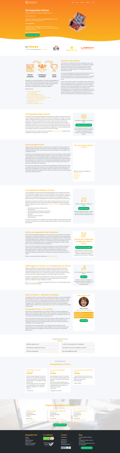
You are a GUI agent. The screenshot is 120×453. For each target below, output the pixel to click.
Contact (87, 2)
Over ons (82, 2)
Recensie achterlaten (29, 444)
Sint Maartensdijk (77, 172)
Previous (23, 381)
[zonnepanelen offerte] (84, 235)
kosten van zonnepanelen (32, 282)
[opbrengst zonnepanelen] (84, 268)
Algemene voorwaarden (30, 443)
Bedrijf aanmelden (29, 440)
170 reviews (43, 49)
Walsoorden (76, 177)
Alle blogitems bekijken (87, 447)
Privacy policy (28, 441)
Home (73, 2)
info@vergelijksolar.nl (65, 444)
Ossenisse (76, 174)
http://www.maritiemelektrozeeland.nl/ (58, 420)
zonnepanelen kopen (57, 131)
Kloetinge (76, 178)
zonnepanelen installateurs (53, 204)
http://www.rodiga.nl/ (30, 420)
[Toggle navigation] (93, 2)
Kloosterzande (77, 175)
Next (96, 381)
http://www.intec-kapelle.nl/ (80, 420)
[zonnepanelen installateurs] (84, 200)
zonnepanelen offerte (52, 256)
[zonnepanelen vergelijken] (84, 117)
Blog (77, 2)
